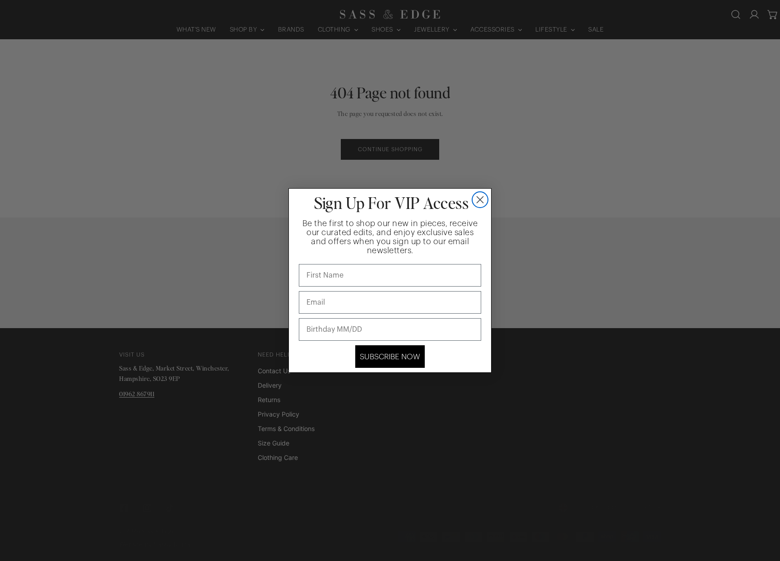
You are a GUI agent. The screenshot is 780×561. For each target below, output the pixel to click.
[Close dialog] (480, 200)
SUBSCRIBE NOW (390, 357)
